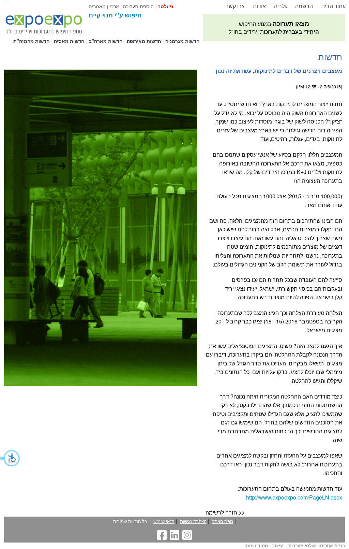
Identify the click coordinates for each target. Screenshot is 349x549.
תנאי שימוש (163, 521)
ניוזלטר (165, 6)
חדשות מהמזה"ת (31, 41)
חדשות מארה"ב (106, 41)
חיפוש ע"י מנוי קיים (115, 15)
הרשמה (304, 6)
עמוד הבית (333, 6)
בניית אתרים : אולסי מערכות (316, 545)
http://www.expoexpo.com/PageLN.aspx (294, 497)
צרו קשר (235, 6)
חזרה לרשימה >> (225, 512)
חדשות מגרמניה (182, 41)
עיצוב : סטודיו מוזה (263, 545)
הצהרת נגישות (193, 521)
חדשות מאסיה (69, 41)
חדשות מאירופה (144, 41)
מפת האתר (222, 521)
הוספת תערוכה (138, 6)
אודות (259, 6)
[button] (10, 458)
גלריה (280, 6)
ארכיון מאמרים (104, 6)
